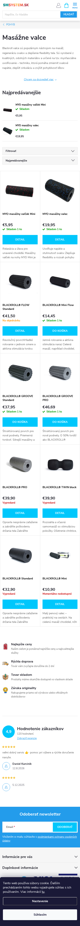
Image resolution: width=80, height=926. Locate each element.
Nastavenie (40, 901)
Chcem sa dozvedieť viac (39, 79)
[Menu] (75, 5)
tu (43, 892)
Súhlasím (40, 915)
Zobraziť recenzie (27, 738)
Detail (20, 239)
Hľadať (68, 14)
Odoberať (65, 827)
